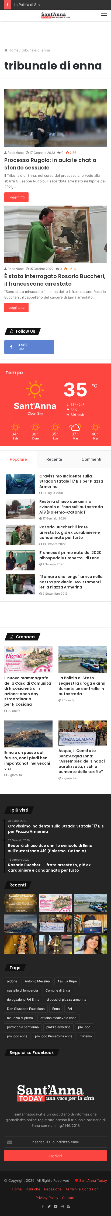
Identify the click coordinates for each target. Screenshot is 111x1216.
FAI (69, 1009)
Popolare (18, 459)
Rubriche (33, 1189)
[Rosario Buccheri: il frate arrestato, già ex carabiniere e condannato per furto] (20, 535)
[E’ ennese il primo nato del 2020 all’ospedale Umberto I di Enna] (20, 560)
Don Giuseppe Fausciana (26, 1009)
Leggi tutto (16, 197)
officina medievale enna (58, 1018)
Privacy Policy (47, 1198)
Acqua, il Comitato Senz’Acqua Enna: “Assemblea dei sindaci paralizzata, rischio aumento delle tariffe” (81, 761)
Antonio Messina (37, 981)
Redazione (15, 153)
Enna (56, 1009)
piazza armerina (58, 1027)
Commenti (91, 459)
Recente (54, 459)
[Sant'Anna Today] (55, 15)
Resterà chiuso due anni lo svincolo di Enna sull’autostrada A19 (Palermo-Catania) (71, 507)
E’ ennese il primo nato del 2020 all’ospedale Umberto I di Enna (70, 555)
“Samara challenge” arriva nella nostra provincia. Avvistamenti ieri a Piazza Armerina (71, 582)
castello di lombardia (22, 990)
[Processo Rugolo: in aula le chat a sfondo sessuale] (55, 118)
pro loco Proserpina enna (53, 1036)
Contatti (68, 1198)
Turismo (86, 1036)
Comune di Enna (58, 990)
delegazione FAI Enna (23, 999)
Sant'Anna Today (93, 1180)
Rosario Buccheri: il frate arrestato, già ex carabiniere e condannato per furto (69, 532)
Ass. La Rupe (67, 981)
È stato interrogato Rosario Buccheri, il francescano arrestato (54, 279)
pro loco (84, 1027)
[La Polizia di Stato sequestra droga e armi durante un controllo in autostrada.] (82, 659)
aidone (12, 981)
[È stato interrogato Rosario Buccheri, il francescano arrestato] (55, 234)
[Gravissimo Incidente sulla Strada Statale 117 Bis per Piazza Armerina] (20, 484)
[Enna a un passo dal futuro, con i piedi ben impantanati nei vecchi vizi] (28, 734)
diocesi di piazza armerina (66, 999)
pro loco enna (17, 1036)
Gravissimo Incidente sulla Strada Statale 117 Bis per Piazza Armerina (71, 481)
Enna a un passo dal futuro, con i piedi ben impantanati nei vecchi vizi (27, 760)
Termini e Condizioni (82, 1189)
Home (13, 50)
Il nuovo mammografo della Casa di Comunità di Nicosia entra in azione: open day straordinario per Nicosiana (27, 691)
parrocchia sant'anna (23, 1027)
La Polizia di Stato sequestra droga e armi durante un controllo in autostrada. (81, 686)
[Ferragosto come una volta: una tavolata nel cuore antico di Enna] (20, 944)
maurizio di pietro (20, 1018)
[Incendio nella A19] (55, 944)
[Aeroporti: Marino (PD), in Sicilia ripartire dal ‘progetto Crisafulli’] (90, 944)
